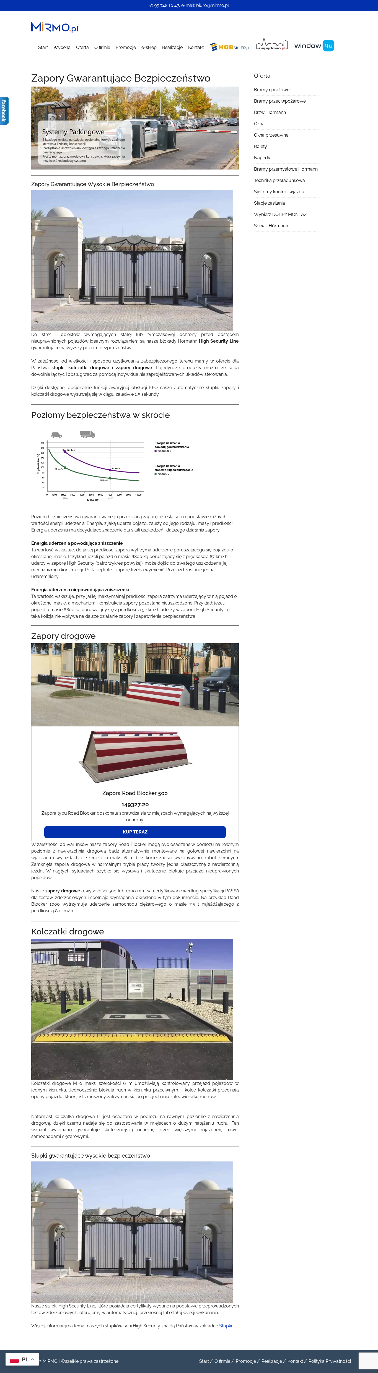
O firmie (102, 47)
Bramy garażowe (271, 89)
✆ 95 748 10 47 (164, 5)
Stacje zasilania (269, 203)
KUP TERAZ (135, 832)
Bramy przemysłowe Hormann (286, 169)
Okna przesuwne (271, 135)
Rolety (260, 146)
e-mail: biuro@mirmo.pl (205, 5)
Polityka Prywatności (330, 1361)
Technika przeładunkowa (279, 180)
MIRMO (50, 1361)
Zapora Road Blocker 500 (135, 793)
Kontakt (196, 47)
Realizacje (172, 47)
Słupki (225, 1325)
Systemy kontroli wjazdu (279, 191)
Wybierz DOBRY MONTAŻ (280, 214)
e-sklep (149, 47)
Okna (259, 123)
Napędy (262, 157)
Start (43, 47)
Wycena (62, 47)
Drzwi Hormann (270, 112)
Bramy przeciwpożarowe (280, 101)
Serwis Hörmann (271, 225)
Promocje (126, 47)
